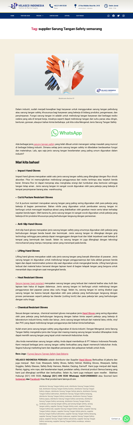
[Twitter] (118, 15)
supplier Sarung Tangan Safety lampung (81, 414)
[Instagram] (123, 15)
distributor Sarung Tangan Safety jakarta (66, 391)
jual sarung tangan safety (77, 404)
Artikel (67, 15)
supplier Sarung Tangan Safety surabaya (68, 421)
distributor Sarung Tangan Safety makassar (55, 396)
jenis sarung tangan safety (57, 404)
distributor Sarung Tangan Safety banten (58, 389)
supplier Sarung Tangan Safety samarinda (60, 419)
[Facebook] (113, 15)
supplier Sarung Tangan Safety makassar (54, 416)
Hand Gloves (88, 313)
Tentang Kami (25, 15)
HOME (12, 15)
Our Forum (80, 15)
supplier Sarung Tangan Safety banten (68, 409)
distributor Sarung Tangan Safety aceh (53, 386)
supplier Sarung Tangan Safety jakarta (71, 411)
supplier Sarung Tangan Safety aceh (64, 406)
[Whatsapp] (108, 15)
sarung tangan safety (43, 144)
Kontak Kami (54, 15)
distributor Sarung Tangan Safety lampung (76, 394)
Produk (38, 15)
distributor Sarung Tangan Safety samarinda (67, 399)
